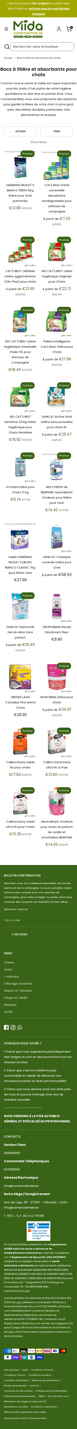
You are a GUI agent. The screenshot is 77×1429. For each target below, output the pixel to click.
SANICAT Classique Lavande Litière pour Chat (56, 562)
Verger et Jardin (16, 998)
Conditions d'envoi (14, 1375)
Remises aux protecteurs (46, 1380)
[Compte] (59, 28)
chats (8, 969)
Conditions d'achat (42, 1369)
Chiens (9, 962)
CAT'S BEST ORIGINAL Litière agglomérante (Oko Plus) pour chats (20, 276)
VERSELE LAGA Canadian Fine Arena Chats (20, 702)
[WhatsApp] (19, 1027)
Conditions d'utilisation (44, 1406)
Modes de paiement (15, 1385)
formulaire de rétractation (18, 1390)
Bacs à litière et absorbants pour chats (39, 57)
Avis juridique (11, 1369)
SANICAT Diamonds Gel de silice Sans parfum (20, 632)
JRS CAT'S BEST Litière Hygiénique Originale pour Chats (56, 276)
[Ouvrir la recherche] (6, 46)
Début (41, 1396)
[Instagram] (13, 1027)
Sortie (8, 1012)
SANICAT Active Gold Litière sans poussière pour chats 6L (57, 422)
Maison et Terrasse (18, 990)
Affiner (20, 131)
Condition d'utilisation (16, 1380)
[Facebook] (6, 1027)
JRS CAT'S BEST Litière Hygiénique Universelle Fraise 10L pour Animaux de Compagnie (20, 351)
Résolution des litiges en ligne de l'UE (25, 1401)
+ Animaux (11, 976)
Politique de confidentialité (51, 1390)
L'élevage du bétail (18, 983)
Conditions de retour (40, 1375)
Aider (25, 1369)
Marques (10, 1005)
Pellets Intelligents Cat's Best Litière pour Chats (57, 346)
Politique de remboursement (20, 1396)
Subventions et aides (16, 1406)
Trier (56, 131)
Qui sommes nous (58, 1396)
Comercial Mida (37, 1418)
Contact (34, 1385)
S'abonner (19, 934)
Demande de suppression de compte (25, 1412)
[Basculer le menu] (6, 29)
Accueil (8, 57)
